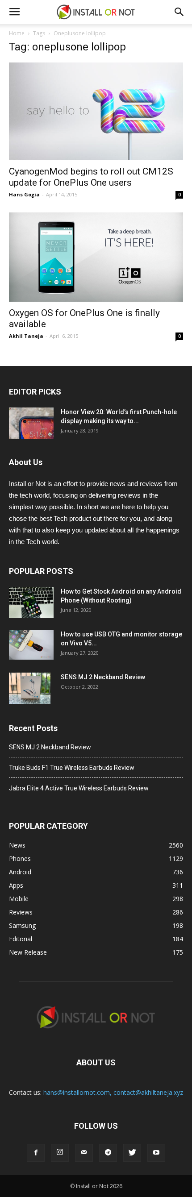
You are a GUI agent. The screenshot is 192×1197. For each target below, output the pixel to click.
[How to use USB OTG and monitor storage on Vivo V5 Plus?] (31, 645)
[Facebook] (36, 1153)
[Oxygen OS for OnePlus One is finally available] (96, 257)
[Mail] (84, 1153)
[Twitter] (132, 1153)
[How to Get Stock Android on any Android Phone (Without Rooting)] (31, 602)
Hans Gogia (24, 194)
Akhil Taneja (26, 335)
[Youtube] (156, 1153)
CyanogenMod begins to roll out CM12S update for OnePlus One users (91, 177)
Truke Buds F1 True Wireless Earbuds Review (71, 767)
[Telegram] (108, 1153)
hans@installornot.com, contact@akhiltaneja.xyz (113, 1092)
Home (17, 33)
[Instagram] (60, 1153)
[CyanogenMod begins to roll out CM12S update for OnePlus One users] (96, 111)
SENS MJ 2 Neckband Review (103, 677)
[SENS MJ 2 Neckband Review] (29, 688)
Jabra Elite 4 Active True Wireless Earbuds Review (79, 788)
